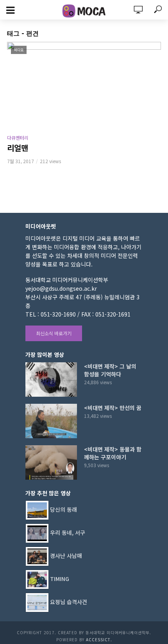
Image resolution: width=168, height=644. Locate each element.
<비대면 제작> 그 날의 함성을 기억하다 (110, 370)
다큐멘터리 (18, 137)
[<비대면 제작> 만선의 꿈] (51, 421)
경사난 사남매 (66, 555)
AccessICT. (99, 639)
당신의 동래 (63, 509)
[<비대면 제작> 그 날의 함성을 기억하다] (51, 379)
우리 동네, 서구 (67, 532)
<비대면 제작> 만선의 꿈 (112, 408)
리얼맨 (17, 148)
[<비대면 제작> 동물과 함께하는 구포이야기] (51, 462)
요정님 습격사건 (68, 602)
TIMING (59, 579)
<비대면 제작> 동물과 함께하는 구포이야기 (112, 453)
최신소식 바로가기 (53, 333)
